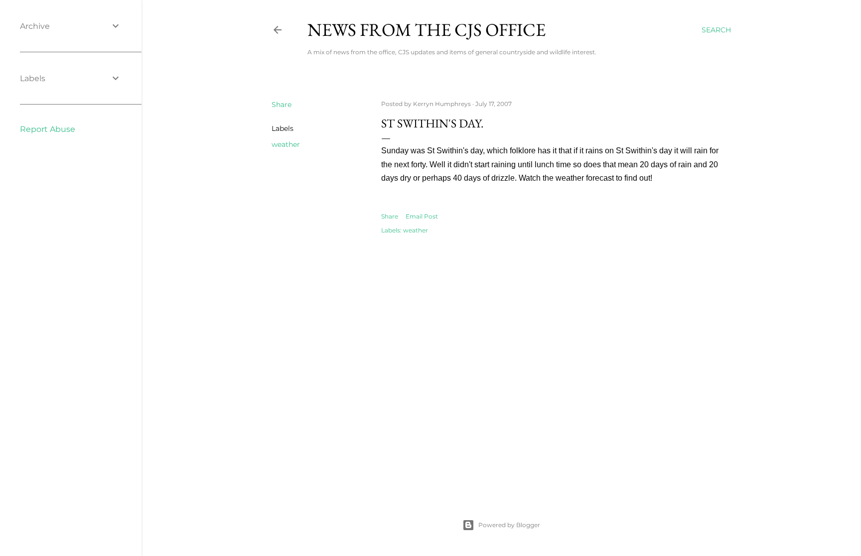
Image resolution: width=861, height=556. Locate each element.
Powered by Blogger (509, 525)
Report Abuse (47, 129)
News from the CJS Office (426, 29)
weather (286, 144)
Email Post (422, 216)
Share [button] (281, 104)
